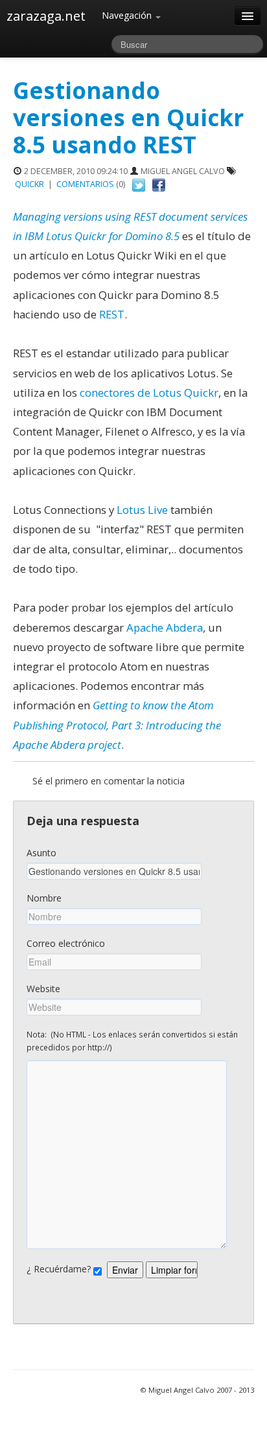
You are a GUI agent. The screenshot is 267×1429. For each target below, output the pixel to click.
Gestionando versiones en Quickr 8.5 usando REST (128, 117)
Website (43, 988)
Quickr (29, 184)
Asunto (41, 853)
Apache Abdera (164, 627)
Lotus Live (142, 509)
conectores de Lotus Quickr (147, 392)
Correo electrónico (66, 943)
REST (110, 314)
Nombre (44, 898)
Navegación (128, 15)
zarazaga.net (46, 16)
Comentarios (85, 184)
